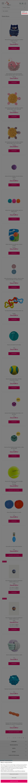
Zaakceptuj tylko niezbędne (14, 774)
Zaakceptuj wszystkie (14, 781)
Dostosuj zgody (14, 777)
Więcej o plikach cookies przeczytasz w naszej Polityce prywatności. (13, 771)
